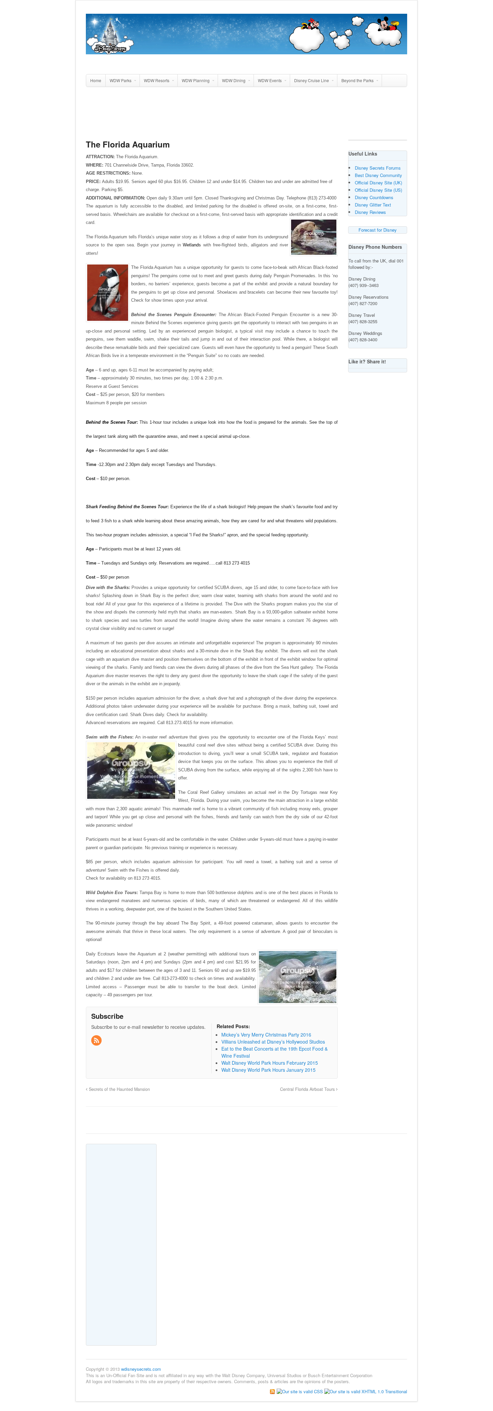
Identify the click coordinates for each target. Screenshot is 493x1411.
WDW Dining (233, 80)
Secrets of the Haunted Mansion (119, 1089)
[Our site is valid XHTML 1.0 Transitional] (365, 1391)
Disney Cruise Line (311, 80)
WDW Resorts (156, 80)
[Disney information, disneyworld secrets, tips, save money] (246, 50)
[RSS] (97, 1040)
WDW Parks (120, 80)
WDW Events (270, 80)
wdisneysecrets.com (141, 1369)
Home (95, 80)
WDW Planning (196, 80)
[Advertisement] (246, 116)
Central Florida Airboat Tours (308, 1089)
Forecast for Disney (378, 230)
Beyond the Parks (357, 80)
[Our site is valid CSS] (300, 1391)
